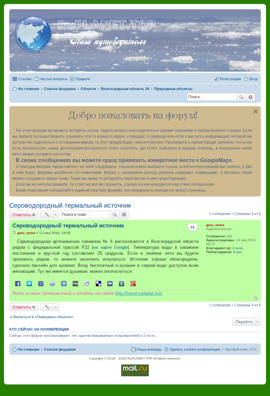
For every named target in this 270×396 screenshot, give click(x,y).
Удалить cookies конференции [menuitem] (195, 349)
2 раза (237, 248)
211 (229, 236)
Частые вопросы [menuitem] (54, 79)
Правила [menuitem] (83, 79)
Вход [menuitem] (253, 79)
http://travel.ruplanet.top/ (138, 293)
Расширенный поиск (250, 97)
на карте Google (110, 247)
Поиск (241, 97)
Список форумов (60, 349)
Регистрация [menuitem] (230, 79)
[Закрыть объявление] (255, 111)
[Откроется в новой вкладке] (135, 376)
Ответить (21, 215)
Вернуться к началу (255, 298)
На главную (28, 349)
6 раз (237, 252)
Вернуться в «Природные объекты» (43, 317)
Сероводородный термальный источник (70, 205)
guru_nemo (215, 225)
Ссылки (24, 79)
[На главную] (34, 32)
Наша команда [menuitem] (149, 349)
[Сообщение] (14, 233)
